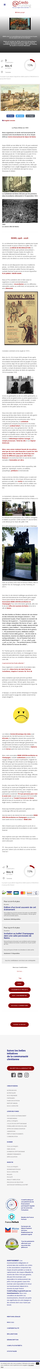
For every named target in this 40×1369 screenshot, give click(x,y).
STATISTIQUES (12, 1351)
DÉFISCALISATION (12, 1157)
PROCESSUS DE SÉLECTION (15, 1182)
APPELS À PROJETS (12, 1121)
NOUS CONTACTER (12, 1106)
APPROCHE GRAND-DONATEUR (16, 1129)
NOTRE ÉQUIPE (11, 1093)
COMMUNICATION (12, 1136)
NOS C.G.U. (10, 1322)
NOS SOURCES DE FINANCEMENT (16, 1116)
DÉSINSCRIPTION (12, 1339)
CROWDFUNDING (12, 1118)
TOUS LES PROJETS (12, 1146)
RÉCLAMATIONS (12, 1334)
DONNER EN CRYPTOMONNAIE (16, 1151)
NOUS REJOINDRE (12, 1095)
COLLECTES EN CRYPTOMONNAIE (17, 1123)
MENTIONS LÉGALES (13, 1316)
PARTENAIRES (11, 1098)
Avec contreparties (19, 995)
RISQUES (9, 1174)
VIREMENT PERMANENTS (14, 1154)
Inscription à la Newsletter (20, 1068)
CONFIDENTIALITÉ (13, 1328)
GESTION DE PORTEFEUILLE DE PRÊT (17, 1185)
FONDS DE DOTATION (13, 1100)
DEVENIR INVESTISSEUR (13, 1169)
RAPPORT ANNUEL (12, 1103)
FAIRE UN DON (11, 1149)
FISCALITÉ (10, 1177)
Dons (19, 984)
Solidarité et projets (19, 989)
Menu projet (21, 12)
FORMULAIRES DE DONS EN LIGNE (17, 1126)
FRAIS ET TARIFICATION (13, 1179)
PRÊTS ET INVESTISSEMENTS (15, 1134)
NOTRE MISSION (12, 1090)
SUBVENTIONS (11, 1131)
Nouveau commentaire (19, 1005)
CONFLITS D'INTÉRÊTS (14, 1345)
